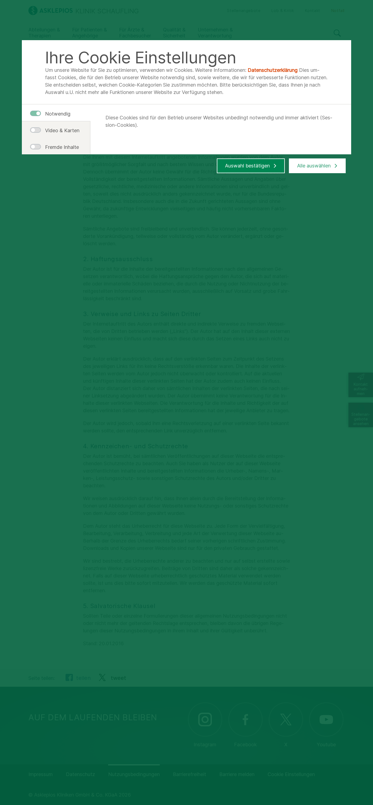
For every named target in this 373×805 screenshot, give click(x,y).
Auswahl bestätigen (247, 166)
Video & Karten (60, 130)
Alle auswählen (314, 166)
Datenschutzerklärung (273, 70)
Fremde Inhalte (60, 147)
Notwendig (57, 114)
